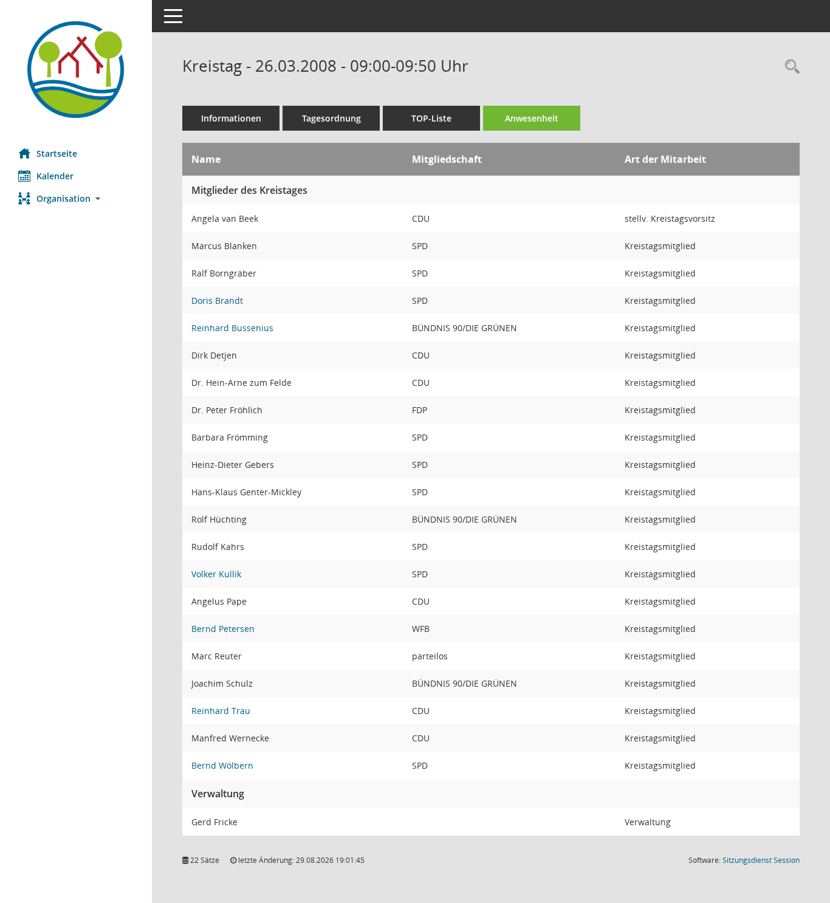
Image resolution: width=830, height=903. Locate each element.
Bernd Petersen (223, 628)
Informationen (231, 118)
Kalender (55, 176)
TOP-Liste (431, 118)
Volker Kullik (216, 574)
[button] (76, 198)
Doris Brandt (217, 300)
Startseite (56, 153)
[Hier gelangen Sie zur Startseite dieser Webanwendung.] (76, 69)
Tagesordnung (331, 118)
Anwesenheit (531, 118)
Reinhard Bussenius (232, 328)
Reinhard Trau (220, 710)
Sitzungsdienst (761, 860)
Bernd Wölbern (222, 765)
